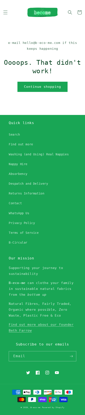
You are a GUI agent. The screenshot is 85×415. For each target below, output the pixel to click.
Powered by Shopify (53, 407)
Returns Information (26, 193)
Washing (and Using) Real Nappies (39, 154)
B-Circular (18, 242)
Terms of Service (24, 232)
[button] (5, 12)
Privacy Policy (22, 223)
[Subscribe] (71, 356)
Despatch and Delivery (28, 183)
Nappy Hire (18, 164)
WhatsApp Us (19, 213)
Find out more (21, 144)
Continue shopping (42, 87)
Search (14, 134)
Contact (15, 203)
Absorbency (18, 174)
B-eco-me (36, 407)
